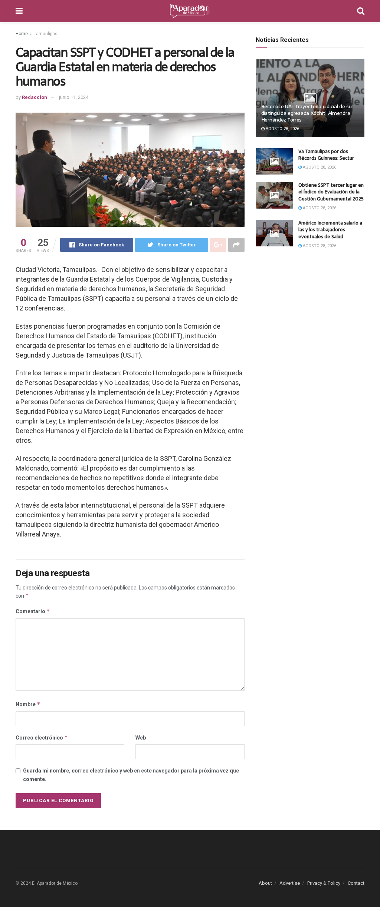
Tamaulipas (46, 33)
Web (140, 738)
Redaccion (34, 97)
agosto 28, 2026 (282, 128)
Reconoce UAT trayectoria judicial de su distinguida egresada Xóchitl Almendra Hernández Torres (306, 113)
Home (22, 33)
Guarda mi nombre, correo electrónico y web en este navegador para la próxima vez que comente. (131, 775)
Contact (356, 883)
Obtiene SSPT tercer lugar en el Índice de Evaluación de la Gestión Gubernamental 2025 (331, 191)
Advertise (289, 883)
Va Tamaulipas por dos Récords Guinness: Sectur (326, 154)
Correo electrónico (42, 737)
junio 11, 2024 (73, 97)
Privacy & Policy (323, 883)
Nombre (28, 704)
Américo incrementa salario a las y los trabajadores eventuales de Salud (330, 229)
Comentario (33, 611)
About (265, 883)
